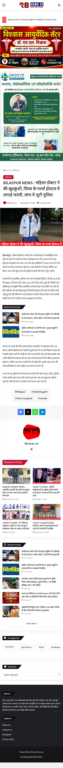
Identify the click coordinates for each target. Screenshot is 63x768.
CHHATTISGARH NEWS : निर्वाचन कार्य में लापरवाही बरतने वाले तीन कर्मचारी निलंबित (45, 525)
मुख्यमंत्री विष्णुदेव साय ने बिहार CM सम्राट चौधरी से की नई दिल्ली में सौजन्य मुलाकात (40, 608)
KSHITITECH (37, 757)
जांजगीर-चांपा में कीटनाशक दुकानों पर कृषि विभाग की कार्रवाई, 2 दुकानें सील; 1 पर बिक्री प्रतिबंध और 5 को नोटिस (39, 582)
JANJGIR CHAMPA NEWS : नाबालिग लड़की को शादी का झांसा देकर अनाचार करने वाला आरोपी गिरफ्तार (16, 491)
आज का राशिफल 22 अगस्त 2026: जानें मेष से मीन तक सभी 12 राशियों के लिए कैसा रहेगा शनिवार (41, 595)
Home (8, 170)
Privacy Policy (8, 739)
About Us (6, 725)
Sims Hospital (24, 398)
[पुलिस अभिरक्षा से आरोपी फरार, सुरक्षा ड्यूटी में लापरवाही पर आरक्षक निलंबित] (10, 332)
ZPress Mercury (37, 752)
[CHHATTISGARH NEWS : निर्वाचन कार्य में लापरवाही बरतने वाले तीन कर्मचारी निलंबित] (47, 512)
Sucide (43, 398)
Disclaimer (6, 734)
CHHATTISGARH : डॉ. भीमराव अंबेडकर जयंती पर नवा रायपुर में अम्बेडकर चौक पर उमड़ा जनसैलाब (15, 525)
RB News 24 (12, 203)
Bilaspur (21, 392)
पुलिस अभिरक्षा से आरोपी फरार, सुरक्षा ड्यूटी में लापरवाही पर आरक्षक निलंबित (39, 566)
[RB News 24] (31, 5)
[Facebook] (21, 412)
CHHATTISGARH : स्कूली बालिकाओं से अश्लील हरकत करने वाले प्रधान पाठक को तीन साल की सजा (46, 491)
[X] (28, 412)
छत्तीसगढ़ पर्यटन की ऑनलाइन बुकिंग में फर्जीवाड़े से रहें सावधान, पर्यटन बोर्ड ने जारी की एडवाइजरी (40, 553)
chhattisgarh (40, 392)
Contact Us (7, 730)
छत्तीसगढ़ (15, 170)
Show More (31, 623)
